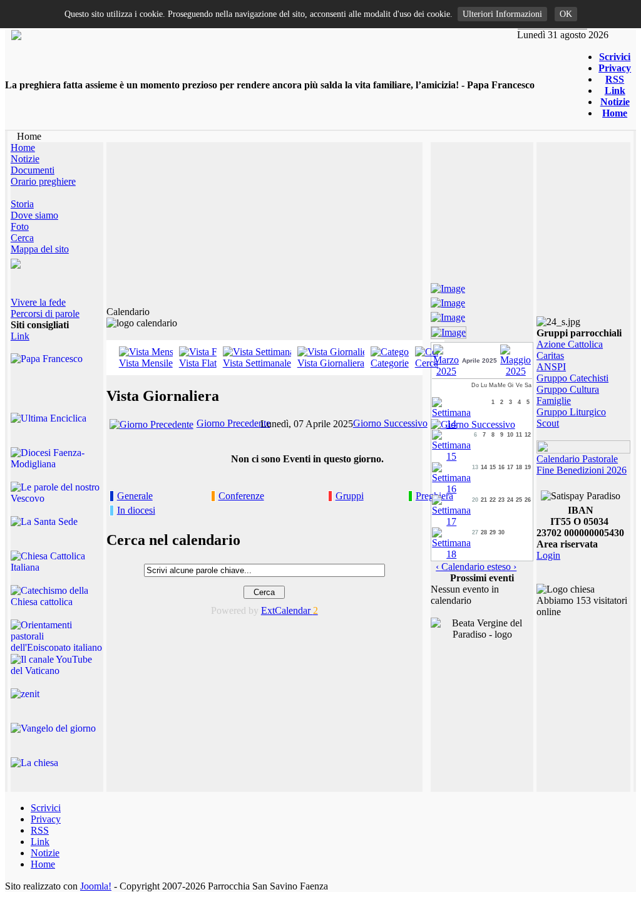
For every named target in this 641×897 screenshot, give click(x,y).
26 (528, 500)
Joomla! (95, 886)
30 (501, 532)
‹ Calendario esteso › (476, 566)
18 (519, 467)
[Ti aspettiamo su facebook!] (448, 286)
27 (475, 532)
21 (484, 500)
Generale (135, 495)
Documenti (32, 170)
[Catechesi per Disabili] (448, 330)
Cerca (22, 237)
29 (493, 532)
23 (501, 500)
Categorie (390, 363)
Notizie (615, 101)
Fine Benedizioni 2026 (581, 470)
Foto (20, 226)
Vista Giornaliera (330, 363)
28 (484, 532)
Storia (22, 204)
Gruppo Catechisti (572, 378)
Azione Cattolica (569, 344)
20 (475, 500)
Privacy (614, 68)
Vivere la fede (38, 302)
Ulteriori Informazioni (502, 14)
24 (510, 500)
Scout (547, 423)
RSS (614, 79)
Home (614, 113)
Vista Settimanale (257, 363)
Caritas (550, 355)
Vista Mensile (146, 363)
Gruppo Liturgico (571, 412)
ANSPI (551, 366)
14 (484, 467)
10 (510, 435)
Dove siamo (34, 215)
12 (528, 435)
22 (493, 500)
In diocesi (136, 510)
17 (510, 467)
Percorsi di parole (45, 313)
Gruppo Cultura (567, 389)
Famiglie (553, 400)
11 (519, 435)
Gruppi (350, 495)
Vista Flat (198, 363)
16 (501, 467)
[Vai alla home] (16, 36)
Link (615, 90)
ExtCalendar (289, 610)
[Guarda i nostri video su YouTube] (448, 301)
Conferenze (241, 495)
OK (566, 14)
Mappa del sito (40, 249)
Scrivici (614, 56)
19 (528, 467)
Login (548, 555)
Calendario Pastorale (577, 459)
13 (475, 467)
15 (493, 467)
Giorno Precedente (233, 423)
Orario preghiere (43, 181)
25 (519, 500)
